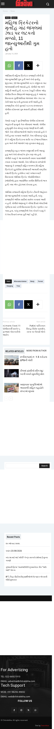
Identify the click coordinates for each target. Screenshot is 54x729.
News (13, 11)
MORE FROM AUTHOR (36, 351)
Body (32, 281)
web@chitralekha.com (19, 696)
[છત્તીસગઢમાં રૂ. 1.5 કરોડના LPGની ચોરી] (11, 360)
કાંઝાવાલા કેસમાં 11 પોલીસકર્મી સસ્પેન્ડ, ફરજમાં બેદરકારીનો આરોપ (11, 330)
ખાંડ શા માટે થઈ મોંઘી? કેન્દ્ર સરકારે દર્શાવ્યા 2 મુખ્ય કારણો (27, 559)
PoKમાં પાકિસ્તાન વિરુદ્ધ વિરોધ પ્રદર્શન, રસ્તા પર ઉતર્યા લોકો (35, 328)
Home (5, 11)
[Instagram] (21, 710)
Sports (14, 18)
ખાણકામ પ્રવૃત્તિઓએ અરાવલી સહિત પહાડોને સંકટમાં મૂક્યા (31, 388)
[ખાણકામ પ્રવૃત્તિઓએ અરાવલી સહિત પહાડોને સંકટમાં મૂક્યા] (11, 387)
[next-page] (11, 398)
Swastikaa (45, 725)
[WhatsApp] (9, 65)
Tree (18, 286)
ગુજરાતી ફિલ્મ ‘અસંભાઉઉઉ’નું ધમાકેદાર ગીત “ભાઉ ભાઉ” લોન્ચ (26, 568)
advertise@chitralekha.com (21, 681)
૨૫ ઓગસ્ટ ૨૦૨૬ (13, 543)
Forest (40, 281)
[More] (38, 65)
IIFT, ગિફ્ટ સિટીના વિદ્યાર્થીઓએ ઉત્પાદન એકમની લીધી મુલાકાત (26, 578)
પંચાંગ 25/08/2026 (14, 551)
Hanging (10, 286)
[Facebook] (19, 65)
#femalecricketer (20, 281)
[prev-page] (6, 398)
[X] (28, 65)
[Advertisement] (27, 247)
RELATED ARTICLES (14, 351)
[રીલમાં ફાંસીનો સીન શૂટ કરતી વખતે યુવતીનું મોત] (11, 373)
